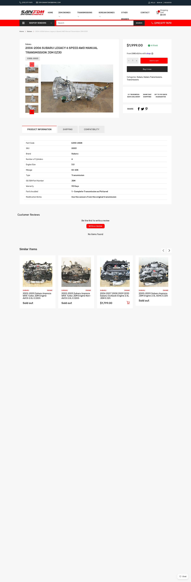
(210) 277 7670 (163, 23)
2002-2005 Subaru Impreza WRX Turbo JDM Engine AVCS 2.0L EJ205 (37, 295)
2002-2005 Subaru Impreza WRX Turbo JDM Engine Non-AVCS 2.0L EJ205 (76, 295)
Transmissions (133, 80)
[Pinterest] (146, 108)
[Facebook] (138, 108)
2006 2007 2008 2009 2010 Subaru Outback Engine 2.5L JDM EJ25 (114, 295)
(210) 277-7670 (27, 2)
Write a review (95, 226)
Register (168, 3)
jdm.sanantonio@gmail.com (50, 2)
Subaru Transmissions (152, 77)
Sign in (159, 3)
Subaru (28, 44)
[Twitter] (142, 108)
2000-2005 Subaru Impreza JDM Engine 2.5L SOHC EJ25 (153, 294)
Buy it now (147, 69)
